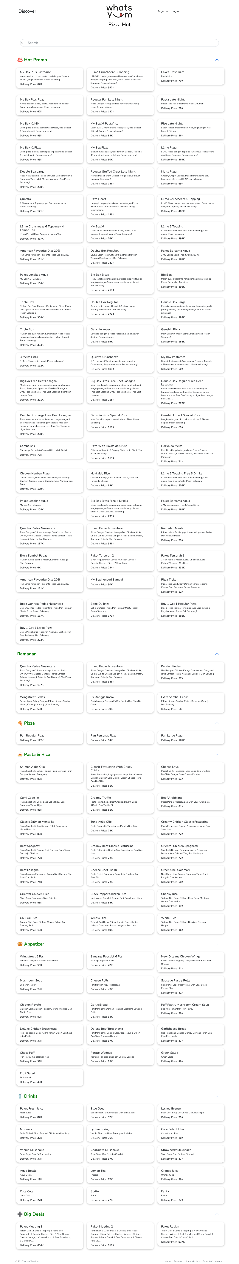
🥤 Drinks (27, 1096)
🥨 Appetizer (30, 944)
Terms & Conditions (212, 1261)
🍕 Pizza (26, 723)
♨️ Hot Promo (32, 60)
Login (175, 11)
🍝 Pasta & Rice (33, 754)
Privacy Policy (192, 1261)
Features (178, 1261)
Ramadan (27, 654)
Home (168, 1261)
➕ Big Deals (30, 1214)
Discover (27, 11)
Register (162, 11)
